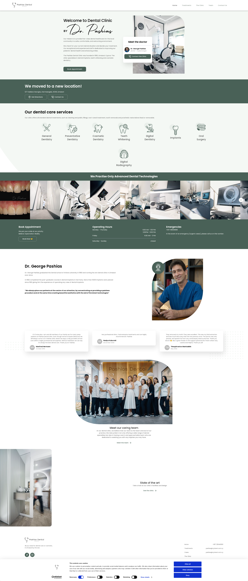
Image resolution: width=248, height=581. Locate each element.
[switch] (100, 577)
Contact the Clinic (139, 56)
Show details (145, 577)
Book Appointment (74, 69)
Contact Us (222, 5)
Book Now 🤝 (28, 239)
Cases (186, 552)
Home (174, 5)
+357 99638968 (172, 230)
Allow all (188, 564)
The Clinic (200, 5)
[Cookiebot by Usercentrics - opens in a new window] (56, 577)
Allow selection (188, 570)
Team (211, 5)
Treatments (186, 5)
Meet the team (122, 443)
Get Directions (37, 97)
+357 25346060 (218, 544)
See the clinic (148, 490)
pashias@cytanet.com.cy (214, 548)
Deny (187, 575)
